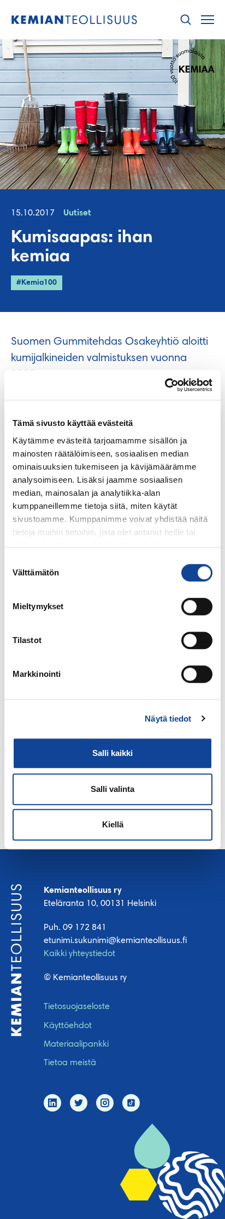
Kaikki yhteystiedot (79, 954)
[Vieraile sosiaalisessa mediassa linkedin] (52, 1103)
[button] (186, 20)
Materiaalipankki (76, 1044)
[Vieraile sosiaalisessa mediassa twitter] (78, 1103)
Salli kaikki (112, 753)
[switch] (196, 606)
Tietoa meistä (70, 1063)
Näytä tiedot (168, 718)
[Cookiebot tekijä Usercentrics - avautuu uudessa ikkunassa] (164, 385)
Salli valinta (112, 789)
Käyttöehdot (68, 1026)
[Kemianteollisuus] (74, 20)
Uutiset (77, 213)
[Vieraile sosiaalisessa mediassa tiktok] (131, 1103)
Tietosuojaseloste (77, 1006)
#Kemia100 (36, 283)
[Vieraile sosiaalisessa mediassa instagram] (105, 1103)
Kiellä (112, 824)
